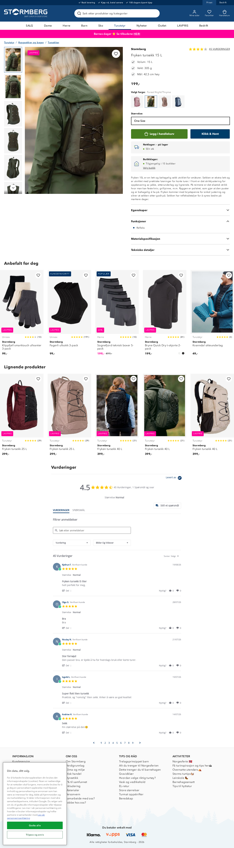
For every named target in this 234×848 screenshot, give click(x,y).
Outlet (162, 25)
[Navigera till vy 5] (13, 167)
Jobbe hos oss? (76, 802)
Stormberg (138, 49)
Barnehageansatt (184, 782)
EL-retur (124, 786)
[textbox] (180, 557)
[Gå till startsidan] (26, 13)
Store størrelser (129, 790)
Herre (66, 25)
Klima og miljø (75, 769)
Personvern (73, 794)
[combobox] (72, 543)
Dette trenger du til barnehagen (140, 769)
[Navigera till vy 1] (13, 60)
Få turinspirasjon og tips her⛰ (192, 765)
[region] (35, 803)
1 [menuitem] (101, 742)
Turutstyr (120, 25)
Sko (100, 25)
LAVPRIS (182, 25)
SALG (29, 25)
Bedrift (203, 25)
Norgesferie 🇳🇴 (182, 761)
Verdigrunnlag (75, 765)
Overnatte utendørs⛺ (187, 769)
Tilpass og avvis (35, 834)
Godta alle (35, 825)
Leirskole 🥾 (180, 778)
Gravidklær (126, 773)
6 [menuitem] (121, 742)
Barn (84, 25)
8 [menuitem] (129, 742)
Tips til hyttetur (182, 786)
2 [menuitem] (105, 742)
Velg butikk (149, 167)
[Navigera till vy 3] (13, 114)
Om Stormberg (76, 761)
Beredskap (126, 798)
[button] (67, 590)
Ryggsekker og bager (31, 42)
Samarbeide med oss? (80, 798)
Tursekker (53, 42)
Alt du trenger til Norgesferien (138, 765)
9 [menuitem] (132, 742)
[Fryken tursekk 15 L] (137, 101)
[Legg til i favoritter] (116, 54)
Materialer (72, 790)
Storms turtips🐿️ (183, 773)
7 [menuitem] (125, 742)
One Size (139, 120)
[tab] (167, 506)
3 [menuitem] (109, 742)
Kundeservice (21, 761)
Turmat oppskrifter (131, 794)
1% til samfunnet (76, 782)
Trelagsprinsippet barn (134, 761)
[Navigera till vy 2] (13, 87)
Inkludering (73, 786)
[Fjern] (155, 13)
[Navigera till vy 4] (13, 141)
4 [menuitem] (113, 742)
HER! (137, 33)
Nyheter (142, 25)
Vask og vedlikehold (132, 782)
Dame (48, 25)
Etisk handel (74, 773)
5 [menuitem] (117, 742)
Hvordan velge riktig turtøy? (137, 778)
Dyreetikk (72, 778)
